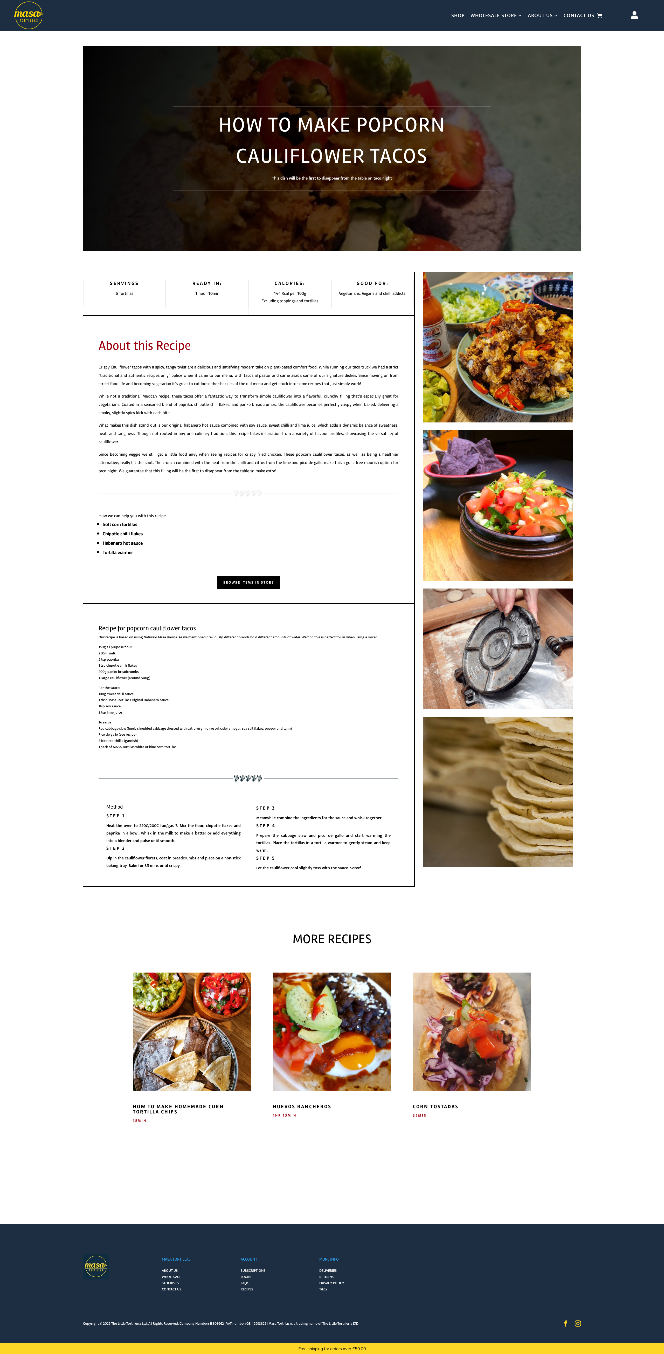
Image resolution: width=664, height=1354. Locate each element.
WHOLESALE (171, 1277)
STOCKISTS (170, 1283)
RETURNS (326, 1277)
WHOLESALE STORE (494, 15)
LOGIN (246, 1277)
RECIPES (247, 1289)
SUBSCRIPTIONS (253, 1271)
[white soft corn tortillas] (498, 867)
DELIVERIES (328, 1271)
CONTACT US (579, 15)
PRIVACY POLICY (331, 1283)
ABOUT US (540, 15)
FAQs (244, 1283)
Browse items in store (248, 582)
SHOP (458, 15)
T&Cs (323, 1289)
